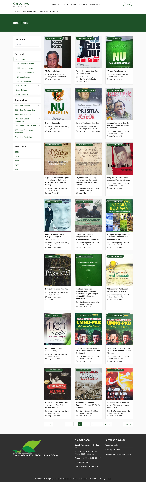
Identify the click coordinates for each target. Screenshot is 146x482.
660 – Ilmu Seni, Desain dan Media (24, 131)
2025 (17, 152)
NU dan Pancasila (52, 123)
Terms (108, 479)
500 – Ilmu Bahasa (22, 106)
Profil (73, 4)
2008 (89, 307)
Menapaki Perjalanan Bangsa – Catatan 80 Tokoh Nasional (88, 405)
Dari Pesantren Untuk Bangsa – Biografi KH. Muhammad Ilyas (55, 236)
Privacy (102, 479)
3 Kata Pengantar (54, 126)
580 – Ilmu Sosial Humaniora (22, 120)
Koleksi (65, 4)
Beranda (55, 4)
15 (109, 424)
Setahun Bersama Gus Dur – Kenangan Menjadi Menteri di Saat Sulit (119, 125)
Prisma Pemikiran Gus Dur (87, 123)
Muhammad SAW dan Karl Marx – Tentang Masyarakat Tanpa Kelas (119, 405)
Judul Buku (125, 74)
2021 (16, 169)
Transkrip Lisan (22, 94)
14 (105, 424)
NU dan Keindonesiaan (116, 71)
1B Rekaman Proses (55, 74)
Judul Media (21, 86)
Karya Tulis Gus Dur (59, 77)
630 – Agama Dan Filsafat (25, 126)
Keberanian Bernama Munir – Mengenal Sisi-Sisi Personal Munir (57, 405)
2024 (17, 156)
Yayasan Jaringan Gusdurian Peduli (118, 454)
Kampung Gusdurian (112, 450)
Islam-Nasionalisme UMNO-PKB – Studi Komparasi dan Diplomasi (88, 350)
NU (99, 131)
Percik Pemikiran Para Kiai (56, 289)
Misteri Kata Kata (52, 71)
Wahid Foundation (112, 445)
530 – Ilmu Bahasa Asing (25, 110)
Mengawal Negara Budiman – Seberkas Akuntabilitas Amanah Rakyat (119, 236)
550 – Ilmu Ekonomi (23, 114)
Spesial (82, 4)
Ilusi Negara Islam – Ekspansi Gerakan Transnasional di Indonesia (87, 236)
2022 (17, 165)
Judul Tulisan (21, 90)
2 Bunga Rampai (115, 74)
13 (101, 424)
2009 (59, 193)
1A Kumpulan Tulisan (86, 126)
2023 (17, 161)
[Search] (37, 44)
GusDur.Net (21, 3)
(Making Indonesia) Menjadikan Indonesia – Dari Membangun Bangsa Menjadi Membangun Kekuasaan (87, 294)
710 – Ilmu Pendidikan (23, 137)
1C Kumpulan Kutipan (25, 72)
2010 (58, 79)
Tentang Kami (94, 4)
